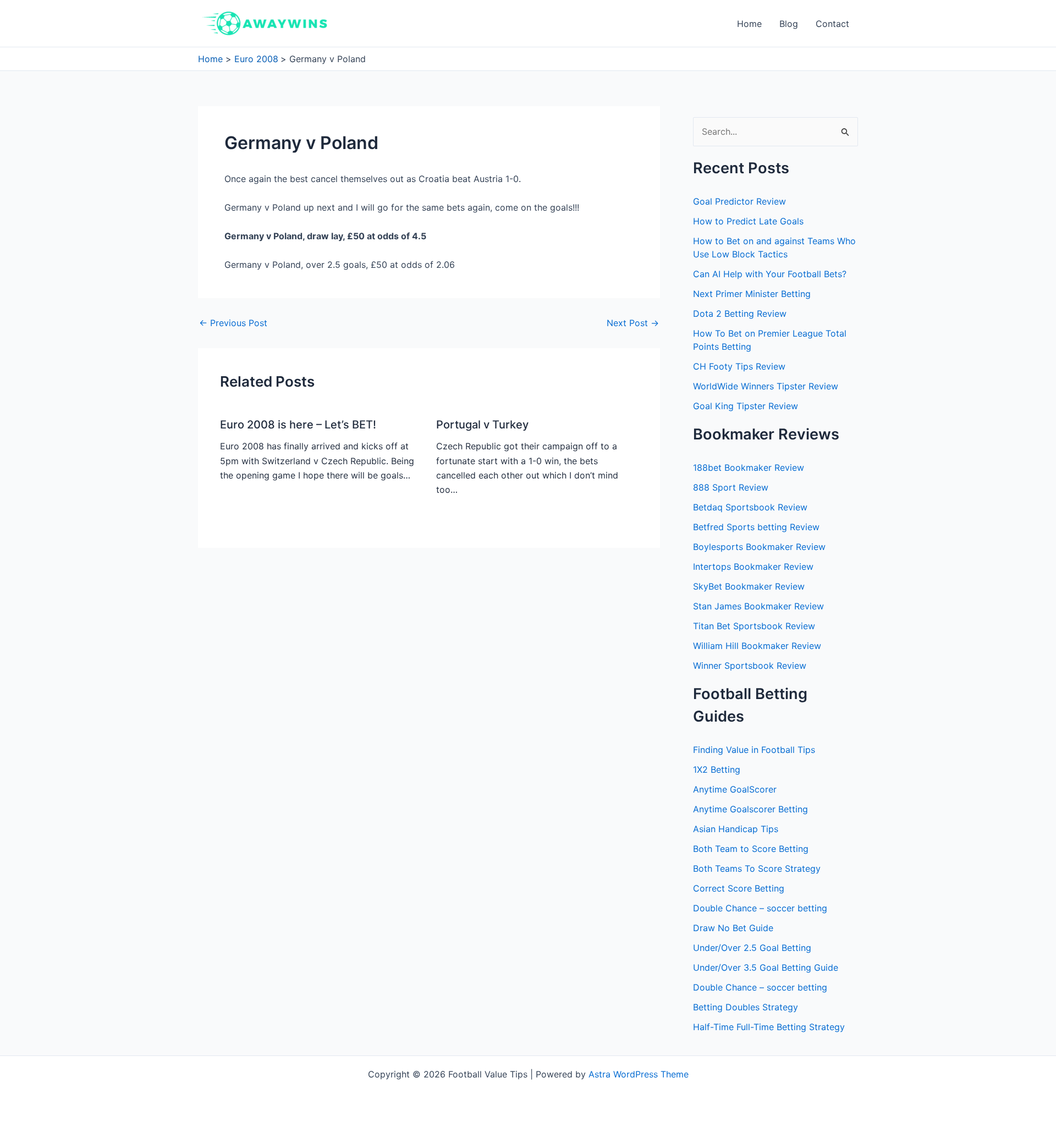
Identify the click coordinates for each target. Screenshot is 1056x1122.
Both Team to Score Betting (751, 848)
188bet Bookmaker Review (748, 467)
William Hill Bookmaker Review (757, 645)
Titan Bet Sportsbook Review (754, 625)
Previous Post (233, 322)
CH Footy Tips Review (739, 366)
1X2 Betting (716, 769)
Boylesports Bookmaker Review (759, 546)
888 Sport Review (730, 487)
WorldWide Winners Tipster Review (765, 386)
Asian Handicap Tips (735, 828)
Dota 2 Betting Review (740, 313)
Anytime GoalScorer (735, 789)
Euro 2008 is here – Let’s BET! (298, 424)
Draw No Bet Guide (733, 927)
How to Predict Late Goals (748, 221)
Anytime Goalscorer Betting (750, 809)
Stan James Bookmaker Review (758, 606)
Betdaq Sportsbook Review (750, 507)
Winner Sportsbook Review (749, 665)
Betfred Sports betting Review (756, 526)
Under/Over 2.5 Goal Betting (752, 947)
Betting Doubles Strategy (745, 1007)
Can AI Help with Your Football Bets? (769, 273)
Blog (788, 23)
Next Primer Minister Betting (752, 293)
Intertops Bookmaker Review (753, 566)
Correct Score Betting (738, 888)
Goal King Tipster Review (745, 405)
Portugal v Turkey (482, 424)
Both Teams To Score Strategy (757, 868)
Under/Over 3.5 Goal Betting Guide (765, 967)
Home (749, 23)
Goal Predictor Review (739, 201)
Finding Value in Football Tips (754, 749)
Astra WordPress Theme (638, 1074)
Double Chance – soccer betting (760, 908)
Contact (832, 23)
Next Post (633, 322)
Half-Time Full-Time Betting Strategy (769, 1026)
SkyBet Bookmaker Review (749, 586)
